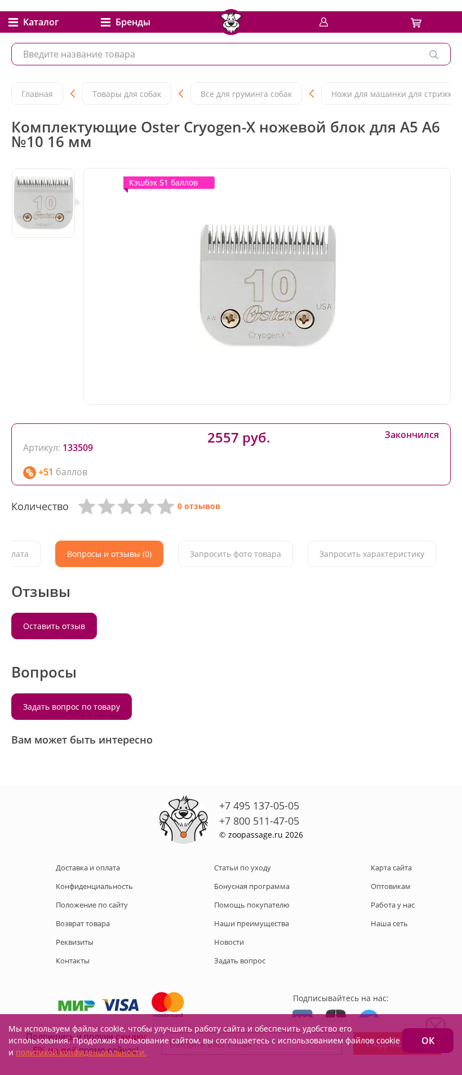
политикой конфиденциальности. (81, 1052)
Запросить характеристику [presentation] (371, 553)
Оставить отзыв (54, 626)
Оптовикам (391, 886)
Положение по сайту (92, 905)
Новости (229, 942)
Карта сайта (391, 867)
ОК (427, 1040)
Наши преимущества (251, 923)
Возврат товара (83, 923)
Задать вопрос (239, 960)
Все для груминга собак (246, 94)
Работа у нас (393, 905)
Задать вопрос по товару (71, 706)
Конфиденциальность (94, 886)
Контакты (73, 960)
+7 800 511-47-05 (259, 821)
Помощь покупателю (252, 905)
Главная (37, 94)
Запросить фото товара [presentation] (235, 553)
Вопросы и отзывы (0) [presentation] (109, 553)
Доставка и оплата (88, 867)
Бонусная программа (252, 886)
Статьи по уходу (242, 867)
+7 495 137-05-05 (259, 805)
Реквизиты (75, 942)
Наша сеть (389, 923)
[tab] (109, 554)
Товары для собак (126, 94)
